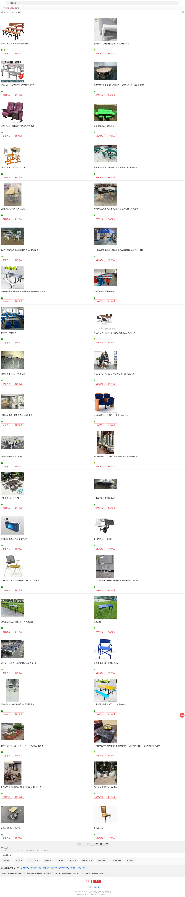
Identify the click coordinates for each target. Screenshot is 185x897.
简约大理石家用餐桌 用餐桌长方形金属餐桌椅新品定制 (116, 208)
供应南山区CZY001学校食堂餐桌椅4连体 (17, 85)
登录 (88, 881)
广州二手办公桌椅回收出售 (105, 498)
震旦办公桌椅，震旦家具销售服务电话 (16, 415)
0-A (2, 850)
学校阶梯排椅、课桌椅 (103, 539)
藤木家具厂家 (79, 867)
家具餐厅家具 (87, 860)
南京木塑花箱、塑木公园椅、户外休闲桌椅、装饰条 (22, 745)
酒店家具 (19, 860)
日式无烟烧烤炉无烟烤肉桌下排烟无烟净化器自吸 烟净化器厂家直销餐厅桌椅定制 (127, 745)
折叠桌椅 (97, 621)
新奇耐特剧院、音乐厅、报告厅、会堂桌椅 (111, 415)
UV (45, 850)
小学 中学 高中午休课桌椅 (11, 828)
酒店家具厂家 (51, 867)
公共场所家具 (33, 860)
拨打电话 (18, 53)
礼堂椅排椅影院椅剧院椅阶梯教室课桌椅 (17, 126)
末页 (106, 844)
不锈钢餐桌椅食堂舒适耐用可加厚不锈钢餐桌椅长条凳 (23, 291)
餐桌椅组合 (102, 860)
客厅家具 (73, 860)
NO (30, 850)
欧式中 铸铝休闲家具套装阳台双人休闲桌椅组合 (20, 250)
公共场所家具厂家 (65, 867)
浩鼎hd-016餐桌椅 (8, 332)
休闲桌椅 (60, 860)
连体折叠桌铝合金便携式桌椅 (13, 374)
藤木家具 (6, 860)
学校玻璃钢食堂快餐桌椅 (104, 291)
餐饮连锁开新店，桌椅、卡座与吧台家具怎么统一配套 (116, 456)
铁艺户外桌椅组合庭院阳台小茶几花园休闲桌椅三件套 (116, 167)
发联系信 (6, 53)
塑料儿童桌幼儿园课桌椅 (104, 126)
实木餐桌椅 (98, 828)
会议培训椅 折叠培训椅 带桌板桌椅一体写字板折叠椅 (115, 374)
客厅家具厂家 (39, 867)
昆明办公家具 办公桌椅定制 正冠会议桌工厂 (19, 663)
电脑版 (97, 886)
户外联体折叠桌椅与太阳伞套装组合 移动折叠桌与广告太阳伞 (119, 250)
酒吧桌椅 (130, 860)
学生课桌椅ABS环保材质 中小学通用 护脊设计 (19, 704)
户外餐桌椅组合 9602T (10, 498)
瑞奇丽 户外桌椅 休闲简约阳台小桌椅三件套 (111, 43)
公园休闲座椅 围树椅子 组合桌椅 (14, 43)
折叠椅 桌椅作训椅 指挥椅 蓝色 (106, 663)
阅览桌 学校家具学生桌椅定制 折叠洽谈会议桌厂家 (114, 332)
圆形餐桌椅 (117, 860)
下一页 (99, 844)
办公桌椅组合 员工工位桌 (11, 456)
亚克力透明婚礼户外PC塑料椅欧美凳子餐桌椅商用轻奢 (116, 580)
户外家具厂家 (27, 867)
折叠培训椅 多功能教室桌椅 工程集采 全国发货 (20, 580)
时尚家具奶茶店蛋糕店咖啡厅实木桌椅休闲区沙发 (21, 787)
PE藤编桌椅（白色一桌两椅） (106, 787)
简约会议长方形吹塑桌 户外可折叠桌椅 (17, 621)
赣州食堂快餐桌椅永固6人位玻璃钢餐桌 (110, 704)
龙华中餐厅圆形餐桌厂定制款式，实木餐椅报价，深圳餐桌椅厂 (119, 85)
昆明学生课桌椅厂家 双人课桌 (13, 208)
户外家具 (47, 860)
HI (19, 850)
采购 (182, 715)
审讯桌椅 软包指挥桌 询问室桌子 (14, 539)
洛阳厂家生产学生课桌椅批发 (13, 167)
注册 (97, 881)
